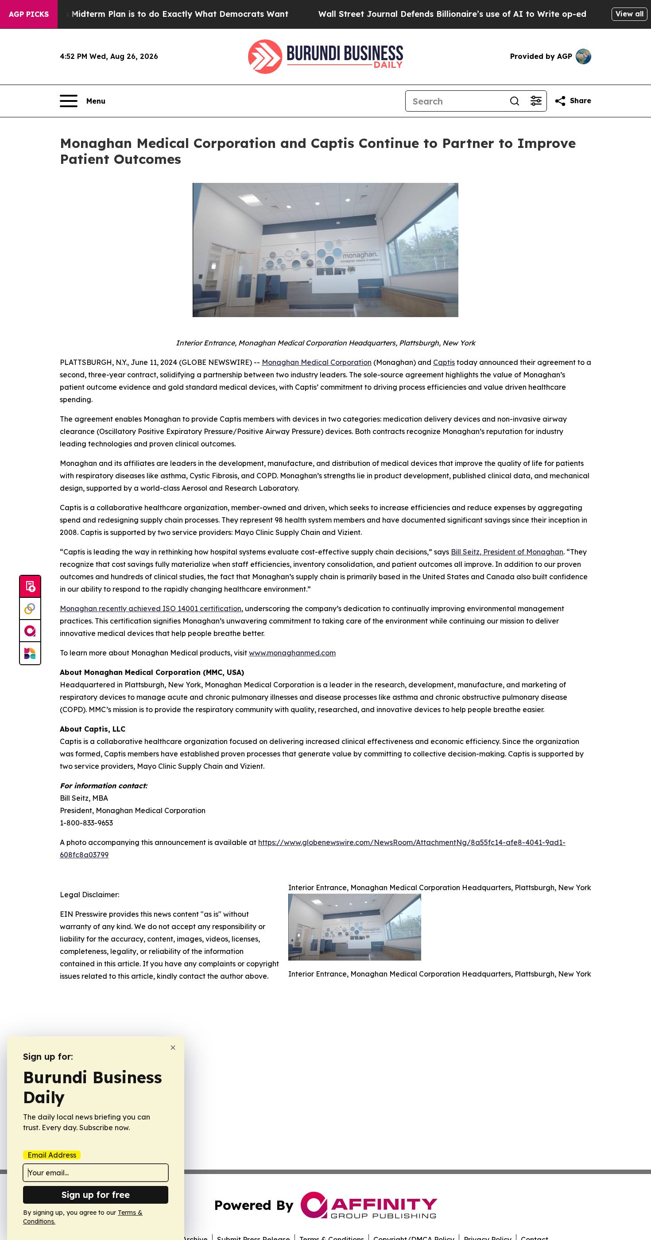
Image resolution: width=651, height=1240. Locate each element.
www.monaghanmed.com (292, 652)
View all (629, 13)
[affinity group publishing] (30, 631)
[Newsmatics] (30, 653)
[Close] (173, 1047)
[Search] (514, 101)
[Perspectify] (30, 609)
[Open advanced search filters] (535, 101)
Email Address (51, 1155)
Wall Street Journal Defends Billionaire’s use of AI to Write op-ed (452, 14)
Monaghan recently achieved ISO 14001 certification (150, 608)
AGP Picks (29, 14)
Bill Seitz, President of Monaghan (507, 551)
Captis (444, 362)
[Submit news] (30, 587)
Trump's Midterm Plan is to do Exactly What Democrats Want (162, 14)
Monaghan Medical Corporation (317, 362)
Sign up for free (96, 1194)
